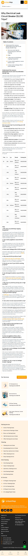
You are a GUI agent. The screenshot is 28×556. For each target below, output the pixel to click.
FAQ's (2, 525)
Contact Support (5, 527)
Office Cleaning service (8, 453)
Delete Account (4, 529)
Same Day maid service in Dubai (10, 451)
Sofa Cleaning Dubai (8, 463)
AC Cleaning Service (19, 524)
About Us (3, 517)
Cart (18, 554)
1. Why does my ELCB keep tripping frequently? (14, 58)
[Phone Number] (24, 542)
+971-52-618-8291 (7, 538)
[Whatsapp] (24, 546)
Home (2, 554)
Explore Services (22, 377)
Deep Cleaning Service (8, 456)
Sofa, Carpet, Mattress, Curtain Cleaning (20, 522)
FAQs (9, 55)
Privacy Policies (4, 521)
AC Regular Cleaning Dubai (9, 480)
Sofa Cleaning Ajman (8, 474)
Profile (25, 554)
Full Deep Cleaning (19, 519)
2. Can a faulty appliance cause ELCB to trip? (16, 62)
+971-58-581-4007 (7, 540)
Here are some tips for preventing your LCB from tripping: (14, 52)
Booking (10, 554)
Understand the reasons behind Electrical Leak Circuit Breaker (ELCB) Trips (13, 47)
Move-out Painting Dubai (9, 433)
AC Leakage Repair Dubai (9, 492)
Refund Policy (4, 523)
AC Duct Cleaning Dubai (9, 483)
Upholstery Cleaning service (10, 468)
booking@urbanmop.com (8, 541)
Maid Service (18, 517)
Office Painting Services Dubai (10, 439)
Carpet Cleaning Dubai (8, 465)
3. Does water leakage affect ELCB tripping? (15, 65)
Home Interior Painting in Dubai (10, 430)
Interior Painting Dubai (8, 427)
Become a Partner (5, 531)
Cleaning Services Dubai (9, 445)
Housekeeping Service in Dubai (10, 448)
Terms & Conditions (5, 519)
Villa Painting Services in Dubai (10, 436)
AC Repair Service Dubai (9, 489)
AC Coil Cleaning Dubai (8, 486)
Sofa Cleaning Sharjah (8, 471)
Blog (2, 533)
